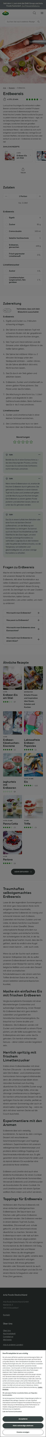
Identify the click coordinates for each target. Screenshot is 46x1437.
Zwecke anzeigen (23, 1432)
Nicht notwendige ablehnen (23, 1426)
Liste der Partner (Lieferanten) (12, 1411)
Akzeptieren (23, 1419)
